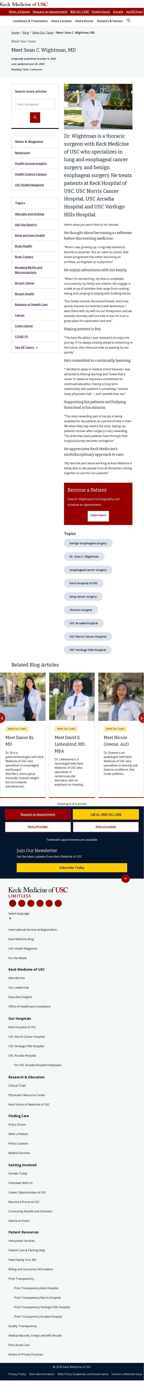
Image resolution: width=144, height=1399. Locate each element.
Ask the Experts (26, 225)
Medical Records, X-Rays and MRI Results (35, 1335)
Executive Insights (20, 997)
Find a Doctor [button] (84, 21)
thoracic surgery (81, 610)
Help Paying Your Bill (22, 1260)
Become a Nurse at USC (24, 1202)
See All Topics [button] (27, 347)
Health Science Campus (31, 174)
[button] (128, 19)
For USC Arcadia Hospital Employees (38, 1065)
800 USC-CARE (79, 12)
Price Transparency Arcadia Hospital (38, 1316)
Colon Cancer (24, 326)
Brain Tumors (24, 257)
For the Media (17, 958)
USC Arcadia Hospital (84, 623)
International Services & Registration (32, 930)
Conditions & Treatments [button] (30, 21)
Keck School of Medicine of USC (29, 1104)
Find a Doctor (17, 1124)
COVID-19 (21, 337)
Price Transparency (21, 1279)
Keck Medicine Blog (21, 939)
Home (15, 33)
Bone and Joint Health (30, 235)
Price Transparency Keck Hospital (36, 1288)
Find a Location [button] (61, 21)
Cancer (20, 315)
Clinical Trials (17, 1085)
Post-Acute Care (19, 1345)
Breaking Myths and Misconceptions (28, 270)
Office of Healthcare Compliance (29, 1006)
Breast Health (24, 294)
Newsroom (22, 153)
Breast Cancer (24, 283)
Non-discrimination (42, 1374)
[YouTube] (31, 903)
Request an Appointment (50, 12)
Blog (26, 33)
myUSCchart (134, 12)
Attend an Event (18, 1221)
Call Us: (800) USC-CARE (106, 814)
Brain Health (23, 246)
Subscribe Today (72, 867)
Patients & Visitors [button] (110, 21)
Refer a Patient (19, 12)
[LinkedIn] (40, 903)
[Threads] (58, 903)
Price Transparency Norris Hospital (37, 1298)
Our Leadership (18, 987)
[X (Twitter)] (22, 903)
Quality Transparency (22, 1326)
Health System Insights (31, 163)
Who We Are (16, 978)
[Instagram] (49, 903)
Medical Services (19, 1153)
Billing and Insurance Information (30, 1269)
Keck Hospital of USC (84, 583)
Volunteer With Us (20, 1183)
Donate (118, 12)
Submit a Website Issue (127, 1374)
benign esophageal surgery (88, 543)
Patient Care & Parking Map (26, 1250)
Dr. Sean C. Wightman (84, 556)
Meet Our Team (42, 33)
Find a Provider (38, 827)
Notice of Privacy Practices (25, 1354)
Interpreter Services (21, 1241)
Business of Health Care (31, 304)
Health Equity (101, 12)
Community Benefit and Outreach (30, 1211)
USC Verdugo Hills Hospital (88, 650)
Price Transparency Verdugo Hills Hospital (42, 1307)
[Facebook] (12, 903)
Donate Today (17, 1173)
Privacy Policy (17, 1374)
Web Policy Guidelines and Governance (83, 1374)
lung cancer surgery (83, 596)
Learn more (98, 515)
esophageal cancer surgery (88, 570)
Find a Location (106, 827)
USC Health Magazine (29, 185)
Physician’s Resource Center (26, 1095)
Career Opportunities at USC (27, 1192)
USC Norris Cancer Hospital (88, 636)
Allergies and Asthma (29, 214)
